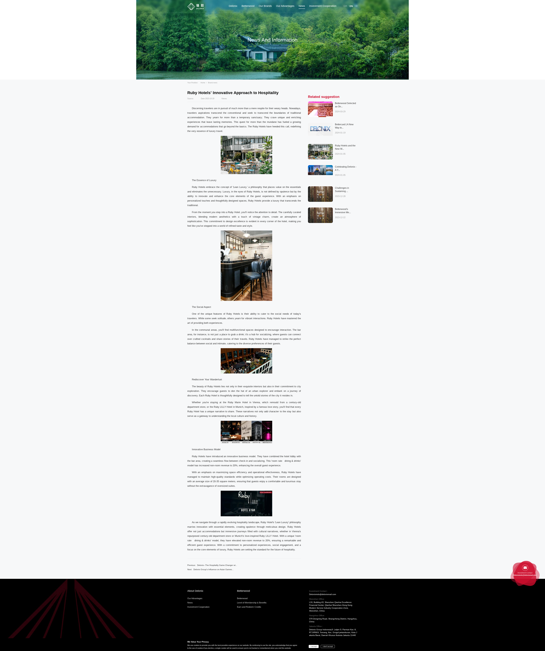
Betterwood (248, 6)
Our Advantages (285, 6)
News (302, 6)
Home (203, 83)
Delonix (233, 6)
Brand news (212, 83)
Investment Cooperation (322, 6)
